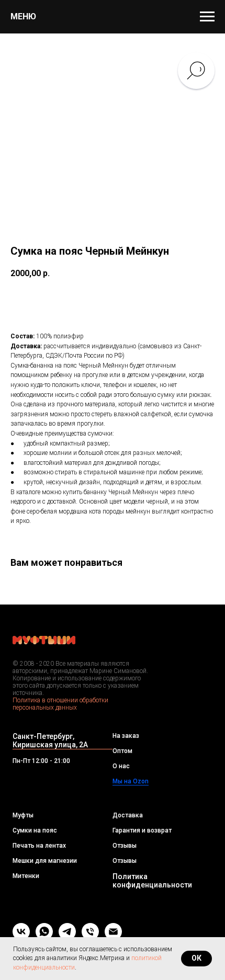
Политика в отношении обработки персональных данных (60, 704)
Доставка (128, 815)
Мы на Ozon (131, 781)
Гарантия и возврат (142, 830)
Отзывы (125, 845)
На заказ (126, 735)
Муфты (23, 815)
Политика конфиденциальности (152, 880)
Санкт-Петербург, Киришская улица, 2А (50, 740)
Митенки (26, 876)
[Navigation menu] (207, 17)
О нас (121, 766)
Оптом (122, 751)
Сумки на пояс (35, 830)
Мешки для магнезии (45, 860)
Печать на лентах (39, 845)
